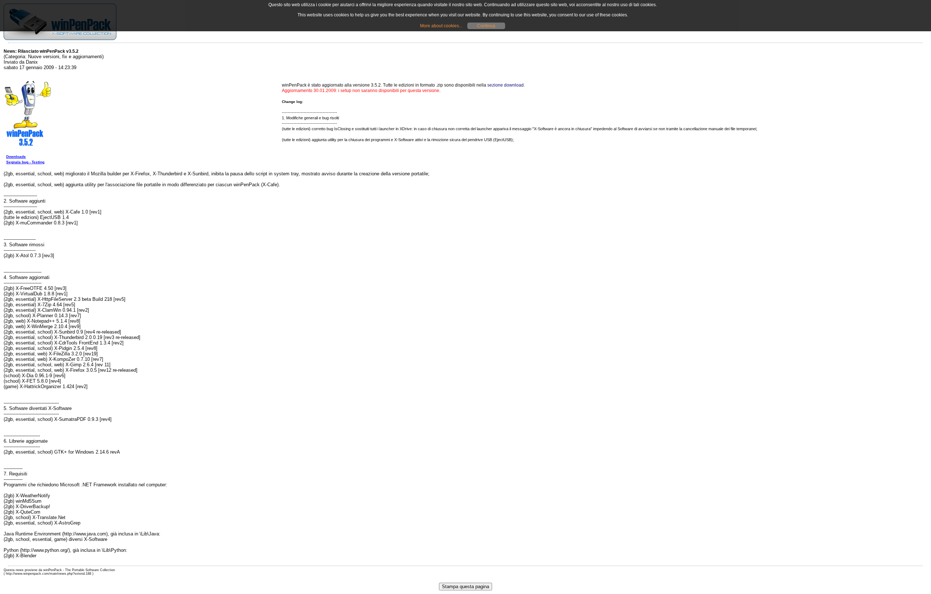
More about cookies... (441, 25)
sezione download (505, 85)
